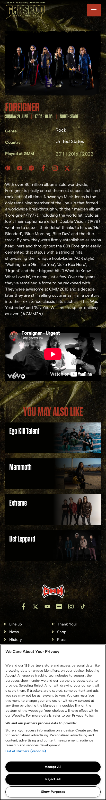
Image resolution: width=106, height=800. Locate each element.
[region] (53, 722)
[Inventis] (53, 591)
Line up (15, 624)
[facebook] (44, 168)
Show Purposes (53, 792)
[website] (8, 168)
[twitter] (67, 168)
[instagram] (55, 168)
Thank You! (67, 624)
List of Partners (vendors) (25, 751)
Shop (61, 632)
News (14, 632)
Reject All (52, 779)
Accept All (53, 767)
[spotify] (32, 168)
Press (61, 640)
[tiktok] (82, 606)
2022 (87, 154)
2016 (73, 154)
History (15, 640)
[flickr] (59, 606)
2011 (60, 154)
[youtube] (20, 168)
